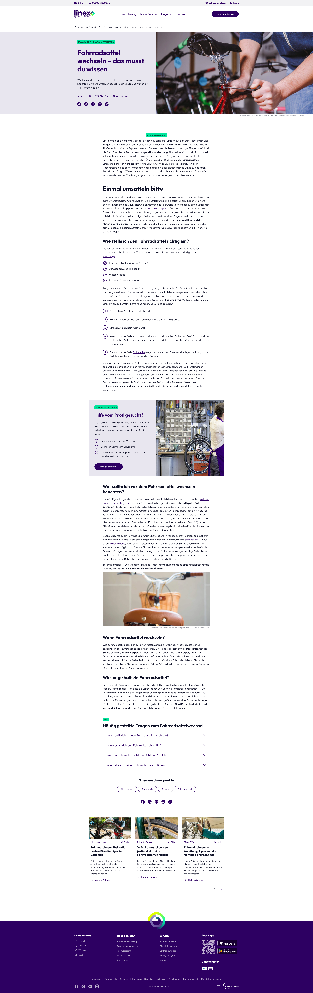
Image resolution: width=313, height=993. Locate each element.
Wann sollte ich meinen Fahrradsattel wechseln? (137, 735)
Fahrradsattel (185, 789)
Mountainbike (117, 543)
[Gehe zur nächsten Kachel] (221, 889)
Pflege (165, 789)
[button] (234, 2)
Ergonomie (147, 789)
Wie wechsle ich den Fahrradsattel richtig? (134, 745)
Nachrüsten (127, 789)
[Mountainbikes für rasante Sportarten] (109, 543)
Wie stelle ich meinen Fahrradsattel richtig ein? (136, 765)
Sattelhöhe (139, 352)
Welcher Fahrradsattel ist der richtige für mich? (137, 755)
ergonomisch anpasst (156, 208)
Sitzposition (191, 539)
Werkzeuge (109, 256)
